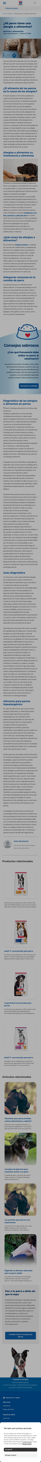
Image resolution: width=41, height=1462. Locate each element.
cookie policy (27, 1444)
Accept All (8, 1449)
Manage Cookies (10, 1455)
